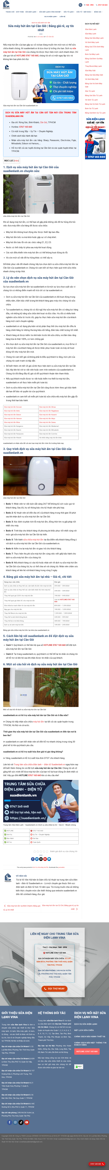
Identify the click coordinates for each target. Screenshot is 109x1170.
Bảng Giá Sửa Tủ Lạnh (93, 95)
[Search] (80, 5)
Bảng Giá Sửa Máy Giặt (94, 75)
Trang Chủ (10, 12)
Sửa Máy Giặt (90, 70)
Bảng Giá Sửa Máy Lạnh (94, 38)
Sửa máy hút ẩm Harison (13, 418)
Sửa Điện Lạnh (90, 29)
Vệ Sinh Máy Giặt (91, 79)
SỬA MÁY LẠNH (30, 12)
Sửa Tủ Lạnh (90, 91)
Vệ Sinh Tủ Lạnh (91, 100)
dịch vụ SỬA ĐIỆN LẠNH (85, 1024)
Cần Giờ (43, 122)
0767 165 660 (34, 775)
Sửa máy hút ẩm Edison (12, 415)
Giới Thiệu (20, 12)
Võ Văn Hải (50, 36)
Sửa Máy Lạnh (90, 34)
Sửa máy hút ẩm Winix (12, 422)
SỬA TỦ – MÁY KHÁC (83, 12)
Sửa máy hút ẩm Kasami (48, 415)
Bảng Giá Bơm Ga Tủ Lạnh (95, 113)
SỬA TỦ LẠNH (69, 12)
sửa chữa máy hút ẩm (33, 539)
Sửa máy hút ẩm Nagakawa (49, 411)
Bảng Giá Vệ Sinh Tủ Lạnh (95, 104)
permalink (61, 867)
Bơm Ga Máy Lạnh (92, 54)
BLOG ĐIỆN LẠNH (50, 16)
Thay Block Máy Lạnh (93, 66)
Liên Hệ (62, 16)
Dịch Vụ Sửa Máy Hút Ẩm (41, 23)
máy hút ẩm (38, 721)
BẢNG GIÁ (97, 12)
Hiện (16, 161)
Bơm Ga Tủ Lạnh (91, 108)
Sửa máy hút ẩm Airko (12, 411)
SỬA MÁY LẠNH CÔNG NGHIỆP (50, 12)
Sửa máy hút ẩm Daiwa (47, 422)
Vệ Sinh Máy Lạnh (92, 42)
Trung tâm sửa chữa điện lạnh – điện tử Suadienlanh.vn (39, 764)
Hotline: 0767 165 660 (87, 1051)
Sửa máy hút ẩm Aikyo (47, 418)
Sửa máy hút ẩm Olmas (47, 407)
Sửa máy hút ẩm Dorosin (13, 407)
